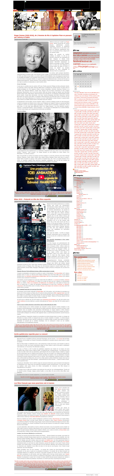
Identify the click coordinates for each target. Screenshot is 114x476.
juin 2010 (94, 156)
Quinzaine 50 (79, 243)
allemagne (27, 324)
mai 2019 (94, 116)
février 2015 (89, 135)
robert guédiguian (66, 465)
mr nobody (25, 465)
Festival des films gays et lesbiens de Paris (86, 266)
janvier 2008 (85, 167)
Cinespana (79, 195)
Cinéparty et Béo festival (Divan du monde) (86, 260)
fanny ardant (41, 462)
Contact (96, 474)
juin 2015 (94, 134)
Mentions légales (89, 474)
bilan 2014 (79, 230)
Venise (78, 205)
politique (75, 67)
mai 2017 (86, 126)
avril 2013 (94, 143)
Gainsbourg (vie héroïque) (49, 299)
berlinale (94, 53)
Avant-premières (37, 467)
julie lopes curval (30, 463)
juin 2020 (94, 111)
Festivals (48, 467)
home (49, 462)
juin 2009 (89, 161)
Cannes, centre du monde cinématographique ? (87, 241)
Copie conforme (21, 301)
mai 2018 (89, 121)
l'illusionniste (63, 463)
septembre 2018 (94, 119)
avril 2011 (85, 153)
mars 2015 (84, 135)
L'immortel (59, 284)
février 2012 (76, 150)
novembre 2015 (90, 132)
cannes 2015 (90, 55)
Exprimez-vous (62, 195)
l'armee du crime (46, 463)
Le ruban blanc (66, 325)
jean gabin (57, 192)
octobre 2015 (97, 132)
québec (46, 377)
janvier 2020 (95, 113)
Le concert (55, 279)
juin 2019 (89, 116)
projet (85, 66)
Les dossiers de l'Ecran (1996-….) (81, 225)
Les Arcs (79, 200)
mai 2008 (89, 166)
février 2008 (79, 167)
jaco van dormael (55, 462)
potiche (53, 326)
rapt (61, 465)
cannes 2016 (96, 55)
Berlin (59, 389)
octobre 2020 (97, 110)
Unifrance (45, 327)
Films (48, 329)
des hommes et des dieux (58, 324)
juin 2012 (81, 148)
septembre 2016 (84, 129)
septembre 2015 (78, 134)
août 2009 (79, 161)
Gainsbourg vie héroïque (28, 325)
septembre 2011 (84, 151)
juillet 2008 (79, 166)
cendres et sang (59, 461)
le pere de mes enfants (23, 464)
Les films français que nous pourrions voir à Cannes (34, 383)
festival (46, 462)
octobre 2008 (87, 164)
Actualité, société (80, 209)
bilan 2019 (79, 237)
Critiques (79, 213)
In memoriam (52, 192)
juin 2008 (84, 166)
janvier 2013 (85, 145)
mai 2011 (81, 153)
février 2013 (79, 145)
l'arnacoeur (38, 325)
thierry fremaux (33, 466)
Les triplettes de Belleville (48, 413)
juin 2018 (84, 121)
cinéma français (84, 57)
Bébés (18, 282)
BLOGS (62, 10)
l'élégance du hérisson (55, 463)
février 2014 (84, 140)
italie (35, 325)
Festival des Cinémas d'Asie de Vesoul (85, 265)
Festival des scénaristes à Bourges (84, 268)
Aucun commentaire (52, 195)
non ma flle (30, 465)
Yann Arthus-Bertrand (35, 416)
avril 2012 (91, 148)
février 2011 (96, 153)
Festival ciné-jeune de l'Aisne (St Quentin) (85, 261)
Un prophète (50, 282)
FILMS (25, 10)
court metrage (91, 57)
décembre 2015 (83, 132)
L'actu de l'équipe (78, 222)
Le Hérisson (66, 284)
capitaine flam (27, 192)
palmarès (93, 64)
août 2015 (84, 134)
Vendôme (79, 204)
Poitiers (78, 201)
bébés (31, 324)
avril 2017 (91, 126)
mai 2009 (94, 161)
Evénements (77, 180)
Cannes (43, 467)
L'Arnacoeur (20, 285)
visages (51, 466)
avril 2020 (79, 113)
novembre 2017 (77, 124)
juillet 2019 (84, 116)
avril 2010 (79, 158)
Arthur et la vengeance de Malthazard (36, 282)
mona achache (19, 465)
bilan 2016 (79, 233)
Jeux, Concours (80, 182)
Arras (78, 187)
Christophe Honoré (22, 420)
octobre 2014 (91, 137)
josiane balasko (23, 463)
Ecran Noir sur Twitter (81, 280)
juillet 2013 (79, 143)
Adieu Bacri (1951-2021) (79, 92)
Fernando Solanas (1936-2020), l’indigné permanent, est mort (86, 107)
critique (81, 59)
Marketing (79, 183)
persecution (49, 465)
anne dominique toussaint (35, 461)
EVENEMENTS (43, 10)
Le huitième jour (49, 440)
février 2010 (89, 158)
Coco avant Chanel (20, 462)
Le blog (76, 223)
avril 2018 (94, 121)
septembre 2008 (94, 164)
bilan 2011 (79, 226)
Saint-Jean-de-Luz (80, 202)
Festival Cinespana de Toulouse (83, 263)
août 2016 (90, 129)
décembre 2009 (77, 159)
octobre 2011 (77, 151)
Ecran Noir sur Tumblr (81, 278)
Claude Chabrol (38, 192)
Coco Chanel (66, 441)
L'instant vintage (80, 218)
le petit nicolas (59, 325)
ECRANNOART (57, 10)
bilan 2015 (79, 231)
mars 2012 (96, 148)
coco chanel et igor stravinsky (31, 462)
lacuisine (68, 463)
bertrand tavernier (48, 461)
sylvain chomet (26, 466)
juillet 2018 (79, 121)
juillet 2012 (76, 148)
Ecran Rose (79, 215)
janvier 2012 (82, 150)
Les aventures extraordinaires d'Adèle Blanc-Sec (36, 276)
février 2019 (84, 118)
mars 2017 (96, 126)
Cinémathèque (80, 181)
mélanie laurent (51, 464)
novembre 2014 (84, 137)
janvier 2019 (90, 118)
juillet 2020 (89, 111)
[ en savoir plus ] (91, 47)
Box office (40, 324)
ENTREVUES (49, 10)
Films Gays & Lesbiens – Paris (83, 198)
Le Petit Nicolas (31, 281)
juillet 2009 (84, 161)
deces (43, 192)
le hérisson (53, 325)
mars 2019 (79, 118)
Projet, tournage (53, 467)
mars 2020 (84, 113)
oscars (88, 64)
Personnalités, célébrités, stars (48, 194)
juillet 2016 (95, 129)
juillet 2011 (95, 151)
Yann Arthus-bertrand (58, 466)
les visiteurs (47, 193)
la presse (37, 377)
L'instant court (80, 216)
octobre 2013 (87, 142)
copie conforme (49, 324)
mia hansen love (58, 464)
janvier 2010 (95, 158)
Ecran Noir (79, 275)
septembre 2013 (94, 142)
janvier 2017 (82, 127)
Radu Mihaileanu (51, 377)
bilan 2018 (79, 236)
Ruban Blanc (40, 291)
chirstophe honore (68, 461)
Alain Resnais (56, 418)
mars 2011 (91, 153)
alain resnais (26, 461)
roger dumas (68, 193)
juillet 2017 (76, 126)
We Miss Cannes (82, 194)
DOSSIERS (36, 10)
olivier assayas (53, 193)
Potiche (50, 301)
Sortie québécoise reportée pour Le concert (30, 334)
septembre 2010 (78, 156)
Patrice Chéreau (58, 420)
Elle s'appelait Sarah (59, 293)
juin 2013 (84, 143)
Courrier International (81, 245)
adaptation (77, 53)
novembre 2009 (84, 159)
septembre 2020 (78, 111)
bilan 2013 (79, 228)
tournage (91, 67)
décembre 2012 (92, 145)
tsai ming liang (40, 466)
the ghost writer (68, 326)
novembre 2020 (90, 110)
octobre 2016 (77, 129)
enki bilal (47, 192)
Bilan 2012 (79, 227)
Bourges (78, 191)
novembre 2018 (80, 119)
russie (63, 326)
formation (76, 219)
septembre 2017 (91, 124)
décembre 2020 (83, 110)
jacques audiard (62, 462)
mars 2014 (79, 140)
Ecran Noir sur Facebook (82, 277)
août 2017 (97, 124)
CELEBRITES (30, 10)
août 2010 (84, 156)
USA (48, 327)
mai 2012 (86, 148)
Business (44, 329)
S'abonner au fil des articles (80, 170)
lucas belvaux (44, 464)
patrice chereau (43, 465)
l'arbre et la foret (38, 463)
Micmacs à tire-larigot (45, 285)
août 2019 (79, 116)
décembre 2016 (89, 127)
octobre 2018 (87, 119)
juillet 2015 (89, 134)
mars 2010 (84, 158)
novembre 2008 (80, 164)
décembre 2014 (77, 137)
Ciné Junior (79, 258)
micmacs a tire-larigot (38, 326)
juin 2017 (81, 126)
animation (86, 53)
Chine (44, 324)
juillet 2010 (89, 156)
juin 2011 (76, 153)
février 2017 (76, 127)
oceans (45, 326)
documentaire (91, 59)
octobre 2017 (84, 124)
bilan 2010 (35, 324)
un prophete (39, 327)
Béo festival (79, 189)
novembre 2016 (96, 127)
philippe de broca (61, 193)
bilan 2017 (79, 234)
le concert (27, 193)
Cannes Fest (79, 273)
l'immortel (44, 325)
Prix (80, 66)
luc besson (38, 464)
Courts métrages (80, 212)
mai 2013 (89, 143)
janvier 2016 (76, 132)
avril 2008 (94, 166)
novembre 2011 (96, 150)
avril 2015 (79, 135)
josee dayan (22, 193)
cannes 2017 (76, 57)
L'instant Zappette (80, 247)
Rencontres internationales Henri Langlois (86, 269)
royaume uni (58, 326)
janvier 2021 (76, 110)
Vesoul (78, 207)
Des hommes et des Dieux (57, 285)
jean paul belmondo (64, 192)
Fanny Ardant (63, 430)
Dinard (78, 197)
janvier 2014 (90, 140)
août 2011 (90, 151)
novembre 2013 (80, 142)
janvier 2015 (95, 135)
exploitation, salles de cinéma (49, 378)
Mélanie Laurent (48, 441)
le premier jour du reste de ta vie (37, 193)
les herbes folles (32, 464)
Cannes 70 (79, 240)
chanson (32, 192)
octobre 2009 (91, 159)
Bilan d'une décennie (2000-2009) (84, 238)
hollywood (83, 64)
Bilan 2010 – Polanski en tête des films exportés (32, 199)
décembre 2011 (89, 150)
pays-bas (50, 326)
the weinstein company (61, 377)
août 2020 (84, 111)
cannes (54, 461)
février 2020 (89, 113)
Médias (75, 244)
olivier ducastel (36, 465)
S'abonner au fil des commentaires (81, 171)
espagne (20, 325)
